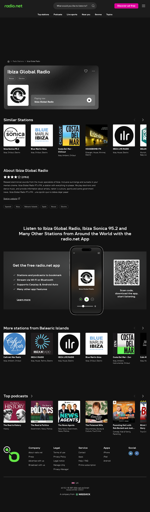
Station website (10, 199)
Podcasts (58, 15)
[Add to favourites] (85, 71)
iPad (106, 457)
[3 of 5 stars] (12, 177)
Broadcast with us (37, 465)
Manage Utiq (59, 465)
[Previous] (134, 118)
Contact (82, 453)
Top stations (43, 15)
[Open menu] (143, 6)
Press (31, 457)
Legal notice (58, 461)
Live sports (72, 15)
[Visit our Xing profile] (137, 453)
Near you (86, 15)
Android (107, 461)
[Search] (93, 6)
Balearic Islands (30, 207)
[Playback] (89, 100)
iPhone (107, 453)
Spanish (8, 207)
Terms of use (59, 453)
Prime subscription (87, 465)
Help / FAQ (83, 461)
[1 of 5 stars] (5, 177)
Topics (109, 15)
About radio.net (35, 453)
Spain (44, 207)
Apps (81, 457)
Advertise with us (36, 461)
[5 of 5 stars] (19, 177)
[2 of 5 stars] (8, 177)
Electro (22, 79)
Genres (98, 15)
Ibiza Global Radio (44, 102)
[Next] (142, 118)
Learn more (23, 299)
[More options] (93, 71)
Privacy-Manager (61, 469)
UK (77, 483)
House (11, 79)
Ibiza (18, 207)
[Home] (8, 61)
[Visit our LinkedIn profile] (130, 453)
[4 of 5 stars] (15, 177)
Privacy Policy (59, 457)
